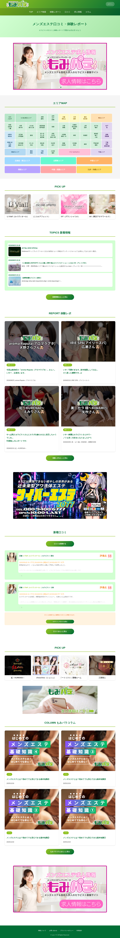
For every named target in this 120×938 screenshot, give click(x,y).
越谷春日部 (85, 118)
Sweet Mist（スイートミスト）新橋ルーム (75, 678)
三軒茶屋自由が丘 (20, 144)
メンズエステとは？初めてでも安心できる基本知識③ (84, 779)
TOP (31, 12)
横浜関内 (31, 152)
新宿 (31, 135)
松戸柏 (107, 126)
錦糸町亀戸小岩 (96, 135)
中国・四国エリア (58, 169)
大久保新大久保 (31, 126)
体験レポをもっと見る (60, 458)
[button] (105, 66)
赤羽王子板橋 (53, 117)
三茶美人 (102, 678)
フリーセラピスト (74, 152)
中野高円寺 (21, 126)
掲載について (42, 930)
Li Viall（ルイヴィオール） (18, 216)
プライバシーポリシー (66, 930)
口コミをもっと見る (60, 631)
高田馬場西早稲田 (42, 126)
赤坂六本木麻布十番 (53, 135)
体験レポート (55, 12)
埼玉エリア (101, 118)
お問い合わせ (53, 930)
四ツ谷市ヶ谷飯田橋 (42, 135)
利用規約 (79, 930)
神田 (74, 135)
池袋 (53, 126)
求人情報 (78, 12)
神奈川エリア (15, 152)
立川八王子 (10, 118)
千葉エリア (101, 152)
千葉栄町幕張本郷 (107, 144)
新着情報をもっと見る (60, 297)
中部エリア (94, 161)
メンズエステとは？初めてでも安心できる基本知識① (84, 838)
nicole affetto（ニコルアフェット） (44, 216)
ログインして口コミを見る (60, 621)
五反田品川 (53, 144)
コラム (88, 12)
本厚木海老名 (10, 135)
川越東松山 (64, 118)
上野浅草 (85, 126)
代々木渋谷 (31, 144)
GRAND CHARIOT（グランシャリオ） (74, 216)
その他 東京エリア (26, 118)
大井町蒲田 (53, 152)
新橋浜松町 (64, 144)
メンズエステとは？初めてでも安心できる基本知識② (28, 838)
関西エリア (22, 169)
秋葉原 (85, 135)
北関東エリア (58, 161)
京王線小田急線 (20, 135)
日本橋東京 (74, 144)
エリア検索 (41, 12)
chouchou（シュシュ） (46, 678)
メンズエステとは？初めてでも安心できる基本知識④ (28, 779)
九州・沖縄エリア (94, 169)
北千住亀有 (96, 126)
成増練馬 (42, 118)
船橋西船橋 (107, 135)
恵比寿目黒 (42, 144)
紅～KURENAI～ (18, 678)
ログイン (110, 4)
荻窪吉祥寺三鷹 (10, 126)
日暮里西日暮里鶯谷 (74, 126)
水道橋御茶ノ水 (63, 135)
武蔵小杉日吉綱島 (9, 144)
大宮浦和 (74, 118)
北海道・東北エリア (22, 161)
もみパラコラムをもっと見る (60, 851)
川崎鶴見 (42, 152)
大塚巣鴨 (63, 126)
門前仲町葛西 (96, 144)
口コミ (67, 12)
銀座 (85, 144)
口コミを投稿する (60, 544)
